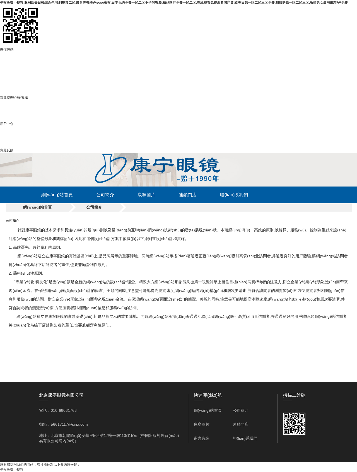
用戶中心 (6, 124)
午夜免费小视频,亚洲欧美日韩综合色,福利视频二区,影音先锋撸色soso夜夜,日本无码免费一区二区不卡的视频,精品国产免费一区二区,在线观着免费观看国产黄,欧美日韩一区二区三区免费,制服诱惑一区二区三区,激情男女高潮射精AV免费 (174, 2)
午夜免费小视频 (11, 469)
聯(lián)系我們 (234, 194)
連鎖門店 (188, 194)
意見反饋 (6, 150)
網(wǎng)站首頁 (57, 194)
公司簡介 (105, 194)
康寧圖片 (146, 194)
